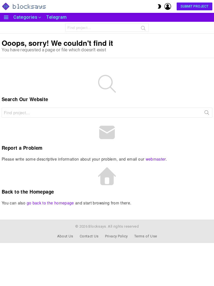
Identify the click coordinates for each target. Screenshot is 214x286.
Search (143, 29)
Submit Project (194, 6)
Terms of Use (145, 236)
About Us (65, 236)
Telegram (56, 17)
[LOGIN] (167, 6)
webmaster (156, 159)
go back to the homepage (50, 203)
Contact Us (89, 236)
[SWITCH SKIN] (159, 6)
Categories (25, 17)
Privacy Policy (116, 236)
